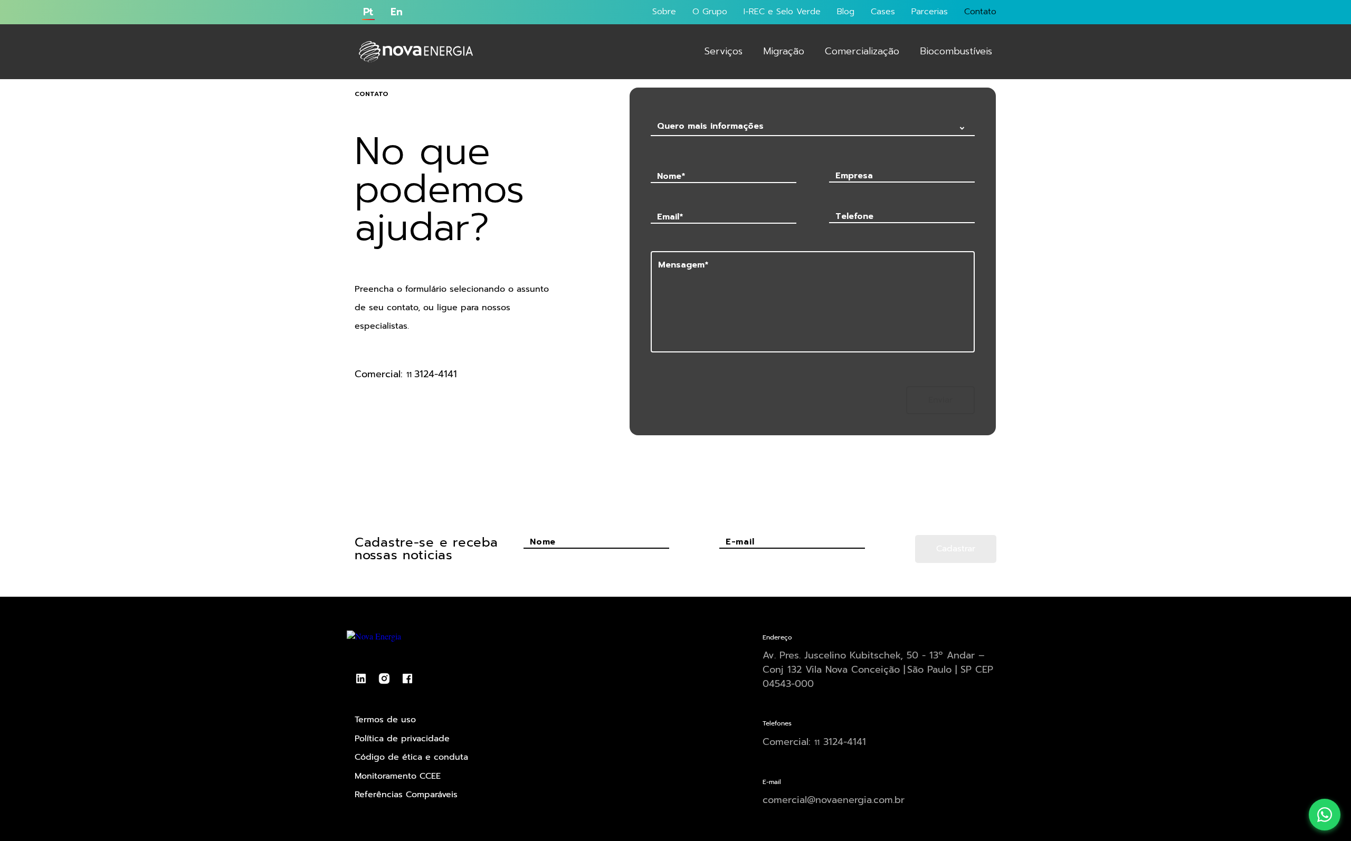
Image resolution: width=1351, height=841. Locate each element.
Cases (883, 12)
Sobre (664, 12)
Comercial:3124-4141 (814, 742)
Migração (783, 52)
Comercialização (862, 52)
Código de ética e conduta (411, 757)
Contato (980, 12)
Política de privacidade (402, 738)
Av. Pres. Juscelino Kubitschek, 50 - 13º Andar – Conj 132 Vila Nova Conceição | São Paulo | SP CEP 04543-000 (878, 669)
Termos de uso (385, 719)
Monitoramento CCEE (398, 776)
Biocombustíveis (956, 52)
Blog (845, 12)
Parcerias (929, 12)
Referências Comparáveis (406, 794)
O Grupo (709, 12)
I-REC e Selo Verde (782, 12)
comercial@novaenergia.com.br (834, 799)
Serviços (724, 52)
